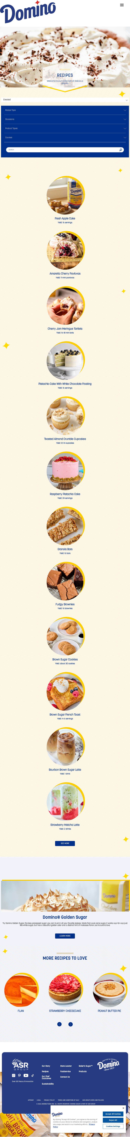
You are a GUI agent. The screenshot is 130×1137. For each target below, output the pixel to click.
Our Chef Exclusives (46, 1078)
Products (83, 1072)
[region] (88, 1119)
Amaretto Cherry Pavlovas (65, 273)
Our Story (46, 1066)
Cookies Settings (113, 1126)
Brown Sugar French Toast (65, 714)
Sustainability (48, 1084)
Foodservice (65, 1072)
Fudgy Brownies (65, 604)
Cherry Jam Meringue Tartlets (65, 328)
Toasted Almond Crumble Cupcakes (65, 439)
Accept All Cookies (113, 1114)
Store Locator (66, 1066)
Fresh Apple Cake (65, 218)
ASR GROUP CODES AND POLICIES (93, 1100)
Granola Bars (65, 549)
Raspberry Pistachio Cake (65, 494)
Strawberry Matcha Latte (65, 825)
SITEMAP (31, 1100)
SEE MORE (65, 843)
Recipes (45, 1072)
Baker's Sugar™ (86, 1066)
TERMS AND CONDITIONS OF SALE (68, 1100)
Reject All (113, 1120)
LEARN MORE (65, 936)
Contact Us (65, 1077)
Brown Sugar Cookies (65, 659)
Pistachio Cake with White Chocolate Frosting (65, 384)
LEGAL (39, 1100)
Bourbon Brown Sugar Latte (65, 769)
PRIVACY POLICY (49, 1100)
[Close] (123, 1108)
